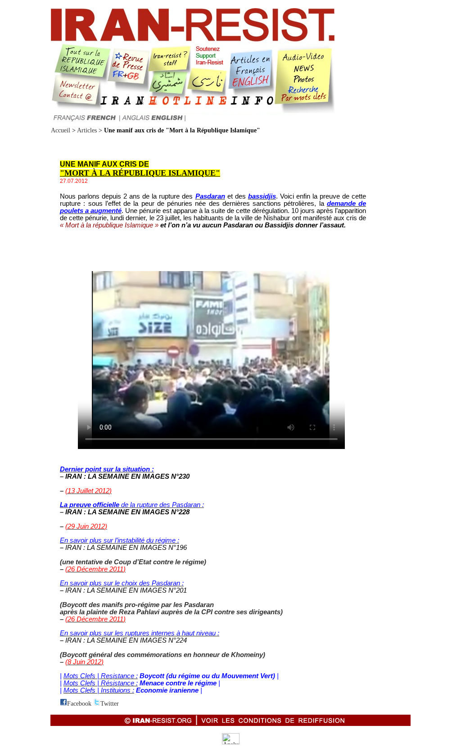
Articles (87, 130)
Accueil (60, 130)
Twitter (109, 703)
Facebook (79, 703)
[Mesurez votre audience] (231, 742)
